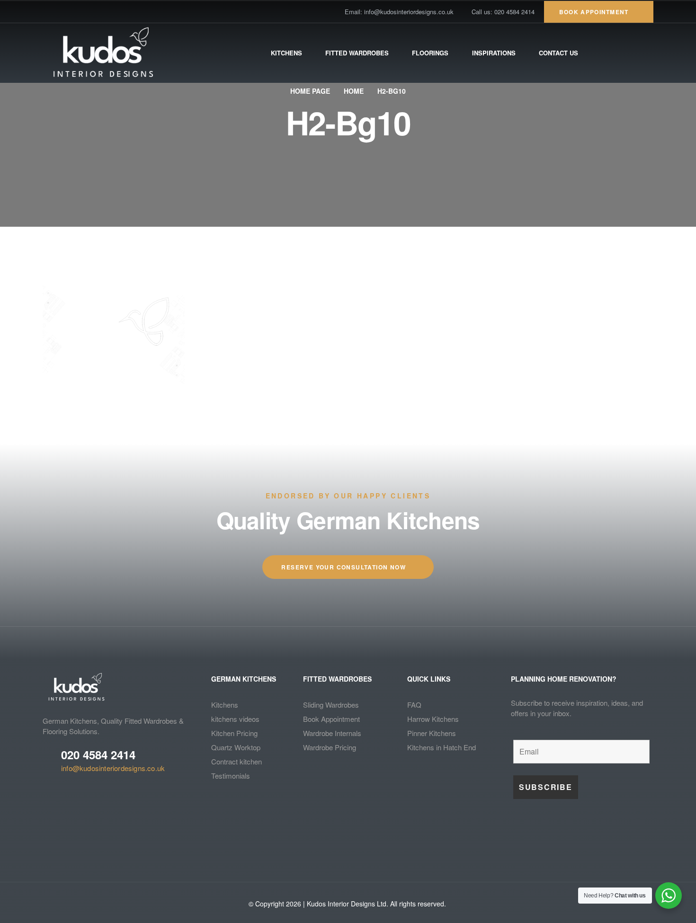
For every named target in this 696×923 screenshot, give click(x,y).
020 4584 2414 (98, 754)
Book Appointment (331, 719)
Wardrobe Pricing (329, 747)
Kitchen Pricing (234, 733)
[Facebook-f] (46, 12)
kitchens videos (235, 719)
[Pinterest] (62, 12)
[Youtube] (79, 12)
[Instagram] (95, 12)
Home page (310, 91)
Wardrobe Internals (332, 733)
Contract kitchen (236, 761)
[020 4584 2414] (48, 759)
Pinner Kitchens (431, 733)
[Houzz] (112, 12)
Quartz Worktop (235, 747)
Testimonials (230, 776)
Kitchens (224, 705)
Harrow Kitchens (433, 719)
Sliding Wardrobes (331, 705)
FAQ (414, 705)
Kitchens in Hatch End (441, 747)
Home (354, 91)
